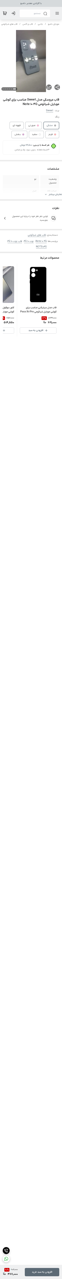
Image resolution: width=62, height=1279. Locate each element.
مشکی (49, 125)
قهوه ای (17, 125)
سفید (34, 134)
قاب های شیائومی (9, 24)
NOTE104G (41, 246)
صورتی (31, 125)
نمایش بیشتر (55, 194)
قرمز (50, 134)
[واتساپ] (6, 1258)
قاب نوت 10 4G (15, 241)
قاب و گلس (27, 24)
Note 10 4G (41, 241)
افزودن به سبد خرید (42, 1272)
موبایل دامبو (53, 24)
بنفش (17, 134)
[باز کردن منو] (56, 13)
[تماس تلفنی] (6, 1250)
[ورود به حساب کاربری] (14, 13)
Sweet (49, 110)
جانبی (40, 24)
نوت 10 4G (29, 241)
